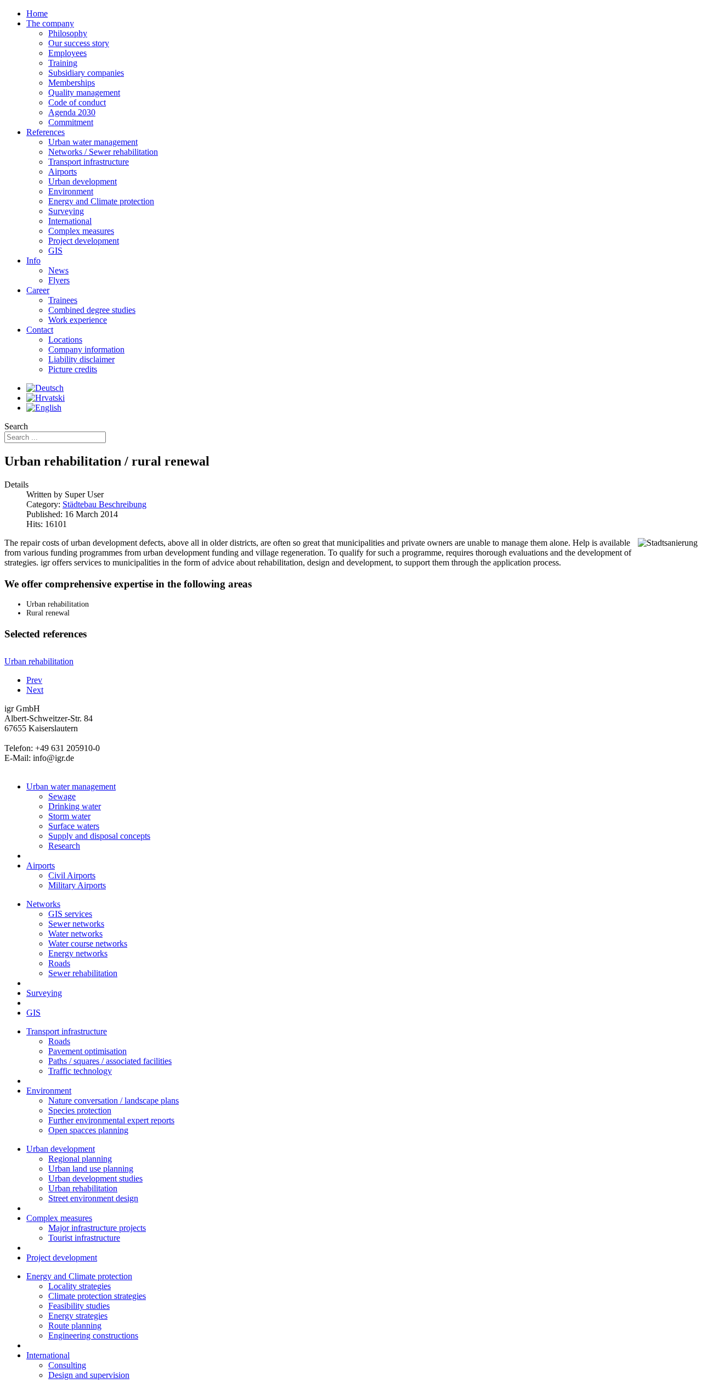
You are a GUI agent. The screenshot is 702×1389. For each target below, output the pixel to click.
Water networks (75, 933)
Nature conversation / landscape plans (113, 1100)
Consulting (67, 1365)
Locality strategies (79, 1286)
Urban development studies (95, 1178)
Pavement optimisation (87, 1051)
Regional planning (80, 1158)
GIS (33, 1012)
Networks (43, 904)
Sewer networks (76, 923)
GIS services (70, 913)
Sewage (62, 796)
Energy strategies (77, 1315)
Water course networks (87, 943)
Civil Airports (71, 875)
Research (64, 845)
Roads (59, 963)
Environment (48, 1090)
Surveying (44, 993)
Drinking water (74, 806)
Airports (40, 865)
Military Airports (77, 885)
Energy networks (77, 953)
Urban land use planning (90, 1168)
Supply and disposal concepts (99, 836)
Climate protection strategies (97, 1296)
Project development (61, 1257)
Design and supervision (88, 1375)
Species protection (79, 1110)
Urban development (60, 1148)
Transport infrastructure (66, 1031)
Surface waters (73, 826)
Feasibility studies (79, 1305)
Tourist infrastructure (84, 1237)
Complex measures (59, 1218)
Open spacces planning (88, 1130)
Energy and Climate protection (79, 1276)
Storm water (69, 816)
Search (16, 426)
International (48, 1355)
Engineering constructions (93, 1335)
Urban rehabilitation (82, 1188)
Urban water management (71, 786)
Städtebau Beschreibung (104, 504)
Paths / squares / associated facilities (110, 1061)
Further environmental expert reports (111, 1120)
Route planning (74, 1325)
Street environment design (93, 1198)
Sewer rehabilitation (82, 973)
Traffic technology (80, 1071)
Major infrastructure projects (97, 1228)
